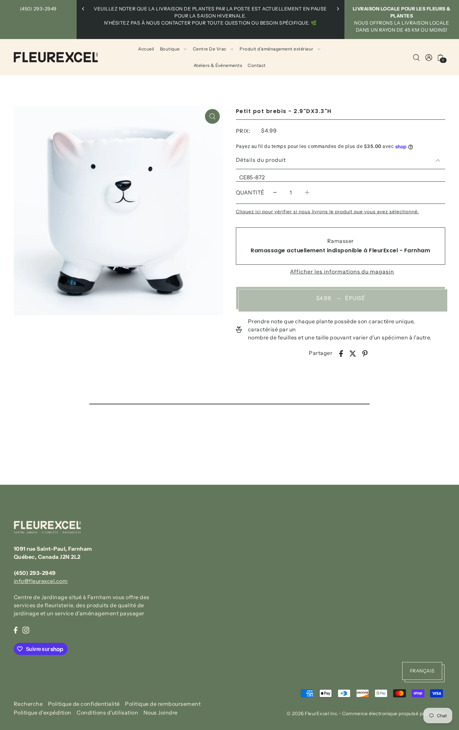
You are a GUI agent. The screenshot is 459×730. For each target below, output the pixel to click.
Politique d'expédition (43, 712)
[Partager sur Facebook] (341, 353)
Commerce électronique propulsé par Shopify (393, 713)
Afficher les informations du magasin (342, 271)
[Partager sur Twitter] (352, 353)
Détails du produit (261, 159)
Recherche (28, 703)
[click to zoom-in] (212, 116)
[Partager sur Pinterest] (365, 353)
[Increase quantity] (307, 192)
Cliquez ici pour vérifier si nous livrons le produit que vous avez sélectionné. (327, 212)
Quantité (250, 192)
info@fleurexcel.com (41, 581)
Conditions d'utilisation (107, 712)
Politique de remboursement (163, 703)
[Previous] (83, 9)
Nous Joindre (160, 712)
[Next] (338, 9)
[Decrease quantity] (275, 192)
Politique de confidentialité (84, 703)
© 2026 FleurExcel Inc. (312, 713)
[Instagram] (26, 629)
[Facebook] (15, 629)
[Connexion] (416, 57)
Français (422, 671)
